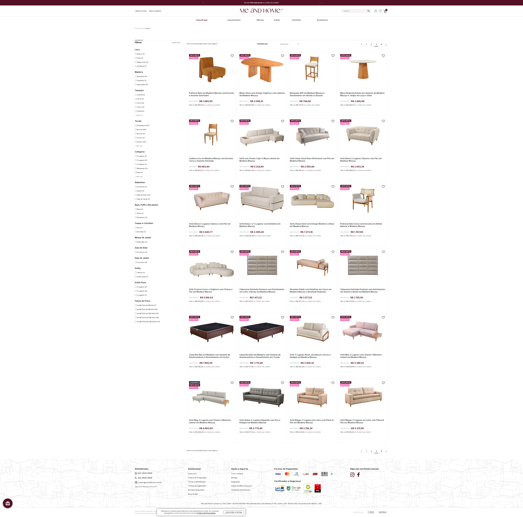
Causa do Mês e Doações (241, 486)
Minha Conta (141, 11)
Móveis (260, 20)
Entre (375, 11)
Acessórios (322, 20)
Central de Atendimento (240, 490)
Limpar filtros (176, 42)
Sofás (277, 20)
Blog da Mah (193, 494)
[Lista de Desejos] (380, 11)
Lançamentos (234, 20)
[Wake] (382, 512)
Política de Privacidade (197, 478)
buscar (368, 11)
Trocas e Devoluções (196, 482)
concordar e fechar (233, 512)
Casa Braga (201, 20)
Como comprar (237, 474)
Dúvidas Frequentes (196, 490)
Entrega (234, 478)
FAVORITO (232, 55)
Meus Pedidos (155, 11)
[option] (261, 3)
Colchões (296, 20)
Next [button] (320, 2)
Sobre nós (192, 474)
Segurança (235, 482)
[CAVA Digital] (371, 512)
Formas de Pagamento (197, 486)
